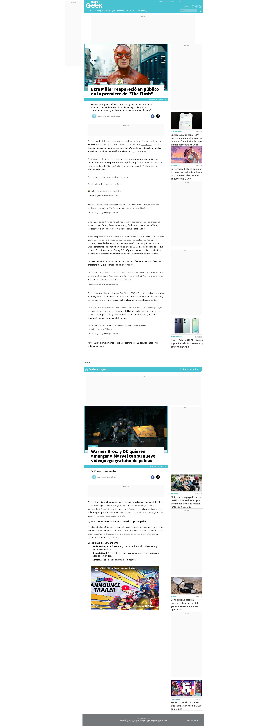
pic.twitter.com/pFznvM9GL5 (108, 190)
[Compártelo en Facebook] (153, 116)
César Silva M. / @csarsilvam (106, 477)
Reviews (120, 10)
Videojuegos (110, 10)
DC (89, 84)
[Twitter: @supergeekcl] (200, 6)
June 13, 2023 (114, 196)
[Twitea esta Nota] (158, 116)
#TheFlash (118, 177)
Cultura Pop (131, 10)
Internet (174, 596)
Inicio (89, 10)
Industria (174, 494)
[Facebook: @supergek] (192, 6)
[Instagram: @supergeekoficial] (196, 6)
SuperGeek (145, 718)
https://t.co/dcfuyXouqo (111, 184)
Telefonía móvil (176, 132)
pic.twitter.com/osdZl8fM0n (100, 329)
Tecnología (98, 10)
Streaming (142, 10)
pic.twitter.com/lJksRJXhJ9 (138, 208)
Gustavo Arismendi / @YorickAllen (108, 116)
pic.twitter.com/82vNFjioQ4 (119, 279)
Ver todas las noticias (189, 369)
